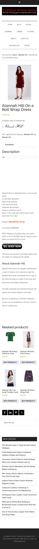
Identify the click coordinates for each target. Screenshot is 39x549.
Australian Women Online (19, 11)
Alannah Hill (22, 55)
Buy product (10, 362)
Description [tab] (9, 145)
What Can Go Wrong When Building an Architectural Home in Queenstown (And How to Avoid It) (19, 505)
